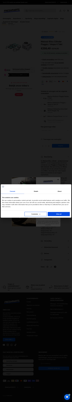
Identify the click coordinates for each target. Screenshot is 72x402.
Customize (34, 214)
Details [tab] (36, 191)
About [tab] (59, 191)
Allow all (58, 214)
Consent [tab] (12, 191)
